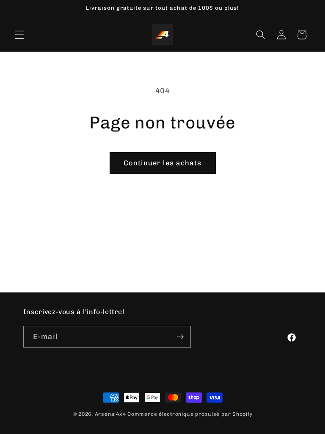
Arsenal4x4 (110, 414)
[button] (19, 35)
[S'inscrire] (180, 337)
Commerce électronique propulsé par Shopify (189, 414)
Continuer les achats (163, 163)
